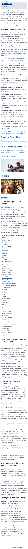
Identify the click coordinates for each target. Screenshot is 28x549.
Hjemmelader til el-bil (7, 281)
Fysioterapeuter (6, 240)
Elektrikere (5, 244)
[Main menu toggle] (5, 6)
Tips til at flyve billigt (10, 137)
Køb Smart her (20, 123)
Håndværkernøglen (19, 53)
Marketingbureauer (7, 278)
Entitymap (20, 547)
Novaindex (7, 3)
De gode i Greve (8, 156)
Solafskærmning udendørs (13, 147)
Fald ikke (5, 176)
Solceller (4, 300)
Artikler (7, 128)
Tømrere (4, 242)
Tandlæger (5, 250)
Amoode (4, 198)
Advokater (5, 257)
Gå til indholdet (5, 1)
